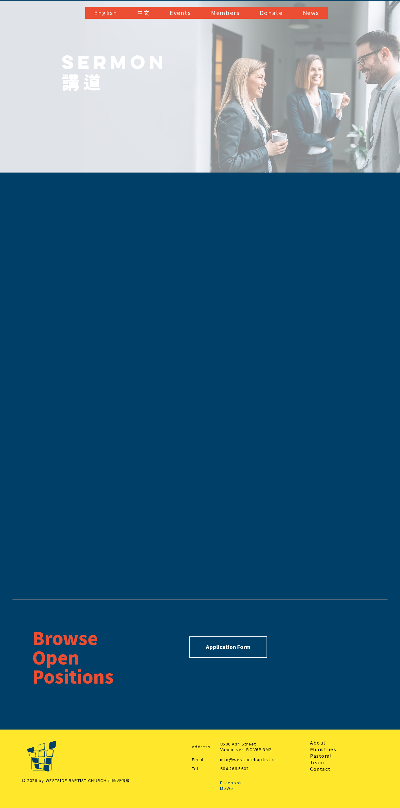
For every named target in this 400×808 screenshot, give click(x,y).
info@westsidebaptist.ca (248, 760)
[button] (105, 13)
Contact (320, 769)
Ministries (323, 749)
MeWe (226, 788)
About (318, 742)
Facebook (231, 783)
